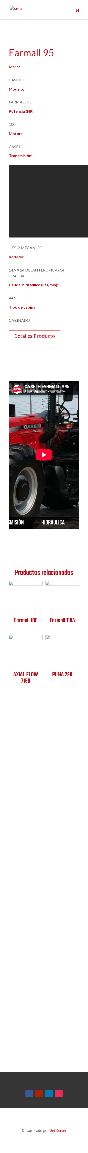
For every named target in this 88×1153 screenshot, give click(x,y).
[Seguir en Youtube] (39, 1093)
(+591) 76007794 (36, 796)
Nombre (16, 901)
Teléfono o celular (25, 922)
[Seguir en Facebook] (29, 1093)
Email (13, 946)
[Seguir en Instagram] (59, 1093)
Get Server (58, 1130)
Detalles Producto (34, 336)
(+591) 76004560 (36, 788)
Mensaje (16, 968)
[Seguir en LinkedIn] (49, 1093)
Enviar (23, 1041)
